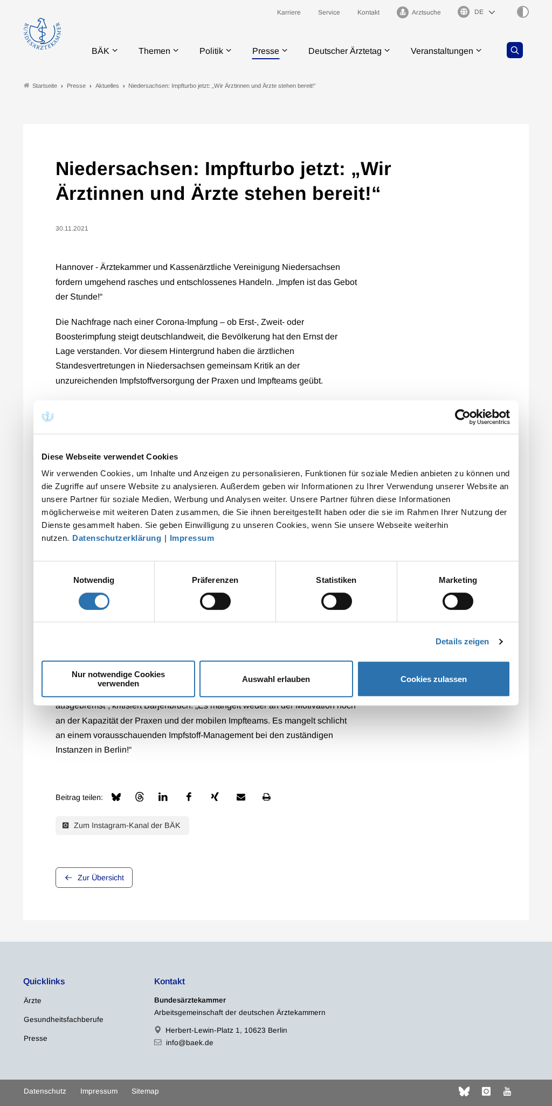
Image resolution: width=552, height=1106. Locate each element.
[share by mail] (241, 796)
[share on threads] (139, 796)
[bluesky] (464, 1091)
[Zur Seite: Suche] (515, 50)
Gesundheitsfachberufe (64, 1019)
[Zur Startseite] (42, 33)
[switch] (215, 601)
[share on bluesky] (116, 797)
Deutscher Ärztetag (345, 50)
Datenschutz (45, 1091)
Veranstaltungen (442, 50)
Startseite (44, 85)
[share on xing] (215, 796)
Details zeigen (462, 641)
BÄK (100, 50)
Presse (265, 50)
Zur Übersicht (101, 877)
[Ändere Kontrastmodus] (523, 12)
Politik (211, 50)
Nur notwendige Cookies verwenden (118, 679)
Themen (154, 50)
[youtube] (507, 1091)
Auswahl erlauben (276, 679)
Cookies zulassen (434, 679)
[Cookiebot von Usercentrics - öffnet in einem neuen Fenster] (463, 417)
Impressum (192, 537)
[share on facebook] (189, 796)
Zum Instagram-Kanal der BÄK (126, 825)
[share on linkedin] (163, 796)
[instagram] (486, 1091)
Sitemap (145, 1091)
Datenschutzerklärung (116, 537)
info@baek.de (189, 1043)
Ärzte (33, 1001)
